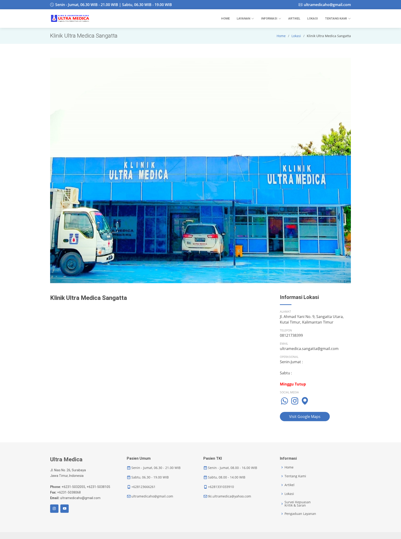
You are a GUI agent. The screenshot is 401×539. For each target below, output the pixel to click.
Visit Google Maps (304, 416)
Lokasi (296, 36)
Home (281, 36)
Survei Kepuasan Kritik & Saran (298, 503)
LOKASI (312, 18)
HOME (225, 18)
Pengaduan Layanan (300, 513)
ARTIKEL (294, 18)
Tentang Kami (295, 476)
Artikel (289, 485)
